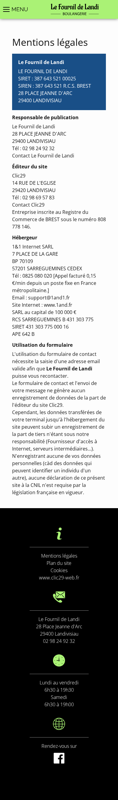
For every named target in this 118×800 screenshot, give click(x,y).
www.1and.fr (58, 305)
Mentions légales (59, 555)
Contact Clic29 (28, 204)
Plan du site (59, 563)
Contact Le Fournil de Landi (43, 155)
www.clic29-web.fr (59, 577)
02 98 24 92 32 (59, 641)
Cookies (59, 570)
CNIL (36, 485)
